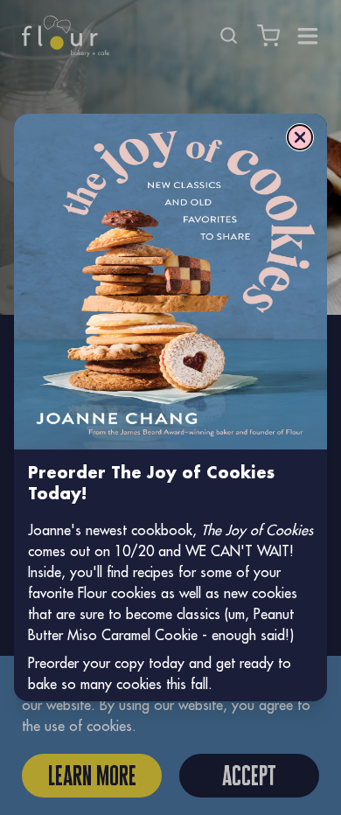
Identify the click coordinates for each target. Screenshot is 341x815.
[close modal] (300, 137)
